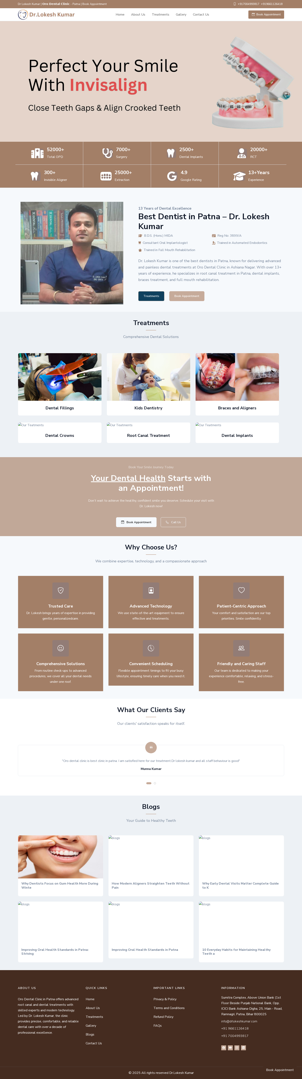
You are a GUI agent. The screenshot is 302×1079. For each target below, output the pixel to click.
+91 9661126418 (235, 1028)
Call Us (175, 522)
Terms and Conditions (169, 1008)
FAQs (157, 1025)
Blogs (90, 1034)
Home (120, 14)
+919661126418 (271, 4)
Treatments (160, 14)
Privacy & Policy (164, 999)
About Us (138, 14)
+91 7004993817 (235, 1036)
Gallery (181, 14)
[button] (148, 783)
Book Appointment (268, 14)
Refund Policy (163, 1017)
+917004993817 (248, 4)
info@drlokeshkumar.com (239, 1021)
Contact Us (201, 14)
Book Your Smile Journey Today (151, 467)
